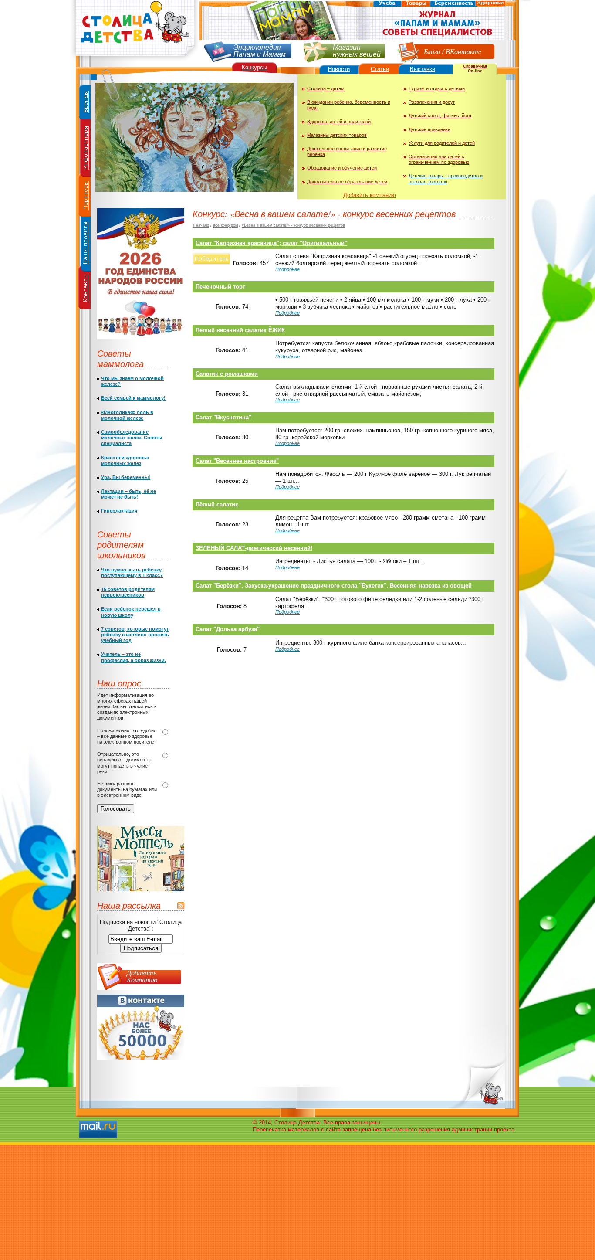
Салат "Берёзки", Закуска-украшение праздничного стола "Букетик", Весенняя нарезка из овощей (334, 585)
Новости (339, 69)
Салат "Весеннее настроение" (237, 461)
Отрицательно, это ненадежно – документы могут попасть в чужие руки (124, 762)
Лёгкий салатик (217, 504)
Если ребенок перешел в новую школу (131, 611)
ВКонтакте (463, 51)
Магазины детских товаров (337, 135)
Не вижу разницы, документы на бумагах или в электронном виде (127, 789)
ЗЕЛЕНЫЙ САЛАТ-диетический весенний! (254, 548)
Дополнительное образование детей (347, 181)
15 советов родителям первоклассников (128, 592)
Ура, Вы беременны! (125, 477)
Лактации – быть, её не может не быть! (128, 494)
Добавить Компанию (142, 976)
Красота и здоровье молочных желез (125, 460)
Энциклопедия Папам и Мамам (259, 50)
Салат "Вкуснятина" (223, 417)
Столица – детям (326, 88)
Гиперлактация (119, 510)
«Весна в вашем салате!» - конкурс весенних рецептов (293, 225)
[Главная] (134, 59)
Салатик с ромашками (227, 373)
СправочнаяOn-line (475, 68)
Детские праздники (429, 129)
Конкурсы (254, 67)
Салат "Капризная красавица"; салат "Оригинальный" (271, 243)
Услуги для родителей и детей (442, 143)
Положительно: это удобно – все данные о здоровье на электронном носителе (126, 736)
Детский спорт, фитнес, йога (440, 115)
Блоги (432, 51)
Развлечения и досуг (432, 102)
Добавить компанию (369, 195)
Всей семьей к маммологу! (133, 398)
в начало (201, 225)
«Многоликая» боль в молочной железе (127, 415)
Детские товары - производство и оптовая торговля (446, 178)
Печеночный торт (220, 286)
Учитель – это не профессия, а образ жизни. (133, 657)
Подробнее (287, 269)
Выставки (422, 69)
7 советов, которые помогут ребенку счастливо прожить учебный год (135, 634)
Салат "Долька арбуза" (228, 629)
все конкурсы (225, 225)
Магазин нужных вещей (357, 50)
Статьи (380, 69)
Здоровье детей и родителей (339, 121)
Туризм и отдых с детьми (437, 88)
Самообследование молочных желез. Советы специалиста (131, 437)
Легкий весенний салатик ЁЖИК (240, 330)
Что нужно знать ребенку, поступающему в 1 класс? (132, 572)
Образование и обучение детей (342, 167)
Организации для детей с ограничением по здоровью (439, 159)
